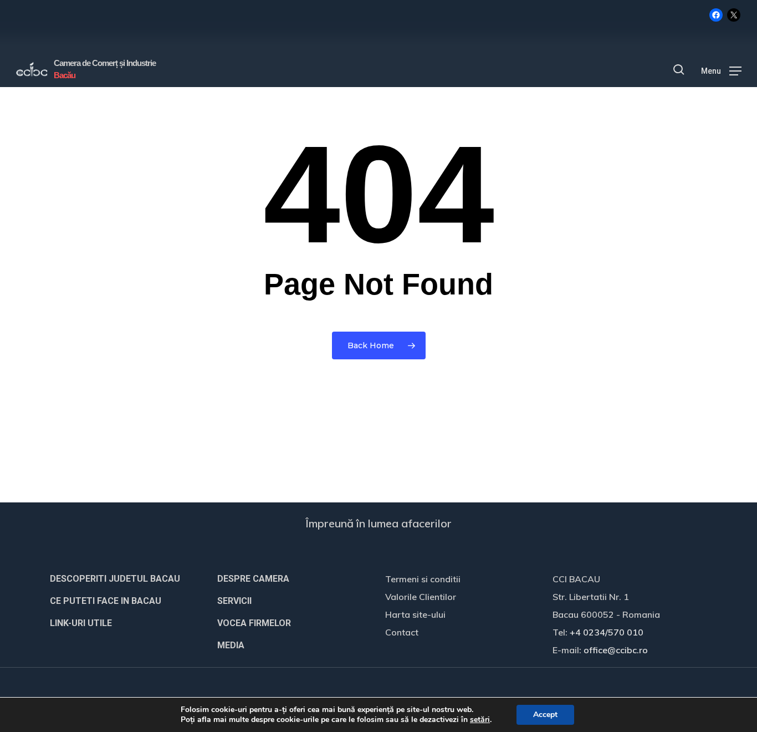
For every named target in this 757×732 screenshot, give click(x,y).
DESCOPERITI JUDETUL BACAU (115, 578)
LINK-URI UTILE (81, 623)
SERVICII (234, 601)
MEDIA (230, 645)
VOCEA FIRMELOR (254, 623)
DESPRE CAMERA (253, 578)
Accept (545, 714)
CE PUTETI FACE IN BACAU (105, 601)
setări (480, 720)
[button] (721, 69)
